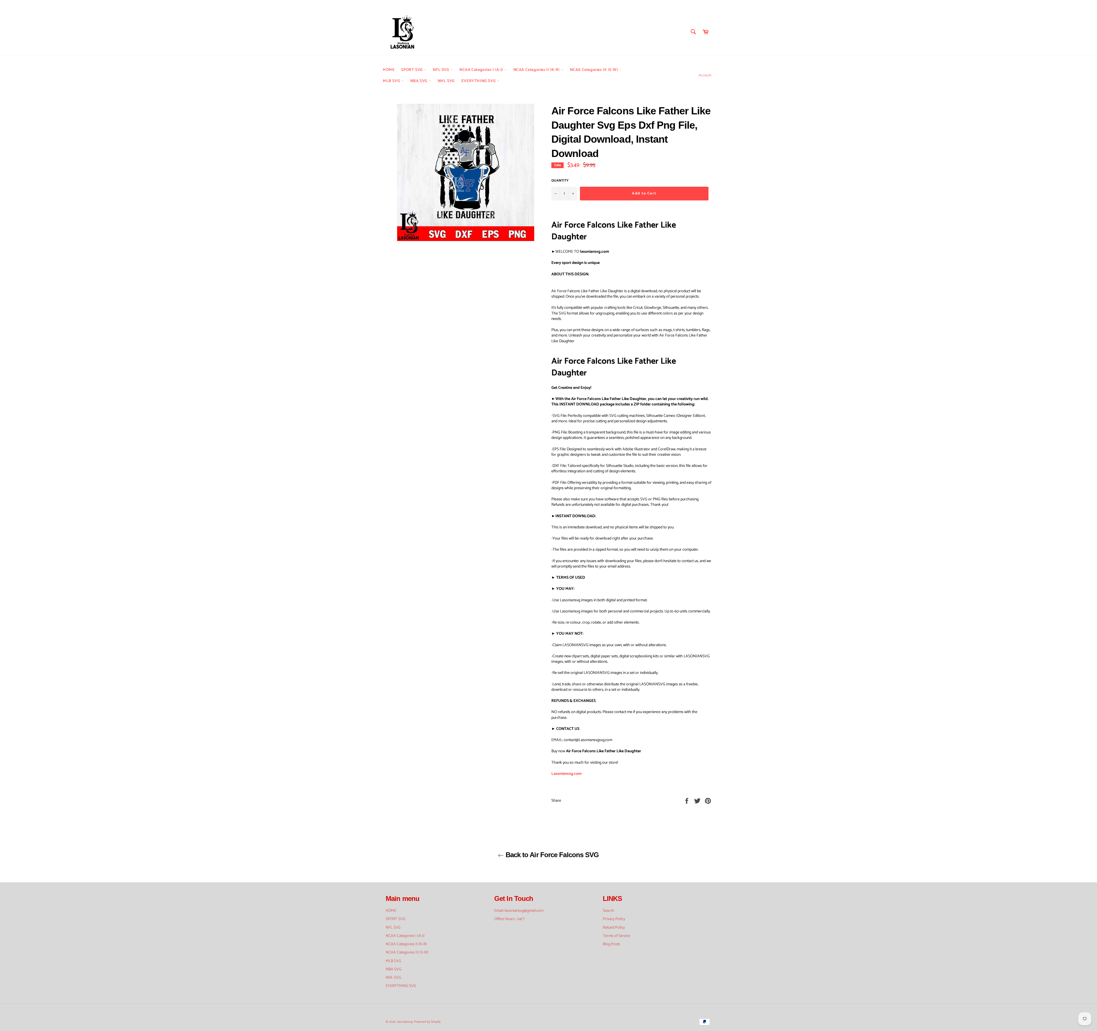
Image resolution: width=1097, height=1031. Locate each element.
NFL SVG (441, 70)
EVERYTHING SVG (479, 81)
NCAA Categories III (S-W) (594, 70)
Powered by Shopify (427, 1021)
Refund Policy (614, 927)
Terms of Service (616, 936)
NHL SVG (446, 81)
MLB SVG (392, 81)
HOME (389, 70)
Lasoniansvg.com (566, 774)
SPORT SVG (412, 70)
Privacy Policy (614, 919)
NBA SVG (419, 81)
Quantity (559, 180)
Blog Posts (611, 944)
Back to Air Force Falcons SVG (551, 855)
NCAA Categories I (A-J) (481, 70)
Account (704, 75)
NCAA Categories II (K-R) (537, 70)
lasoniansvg (405, 1021)
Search (608, 910)
